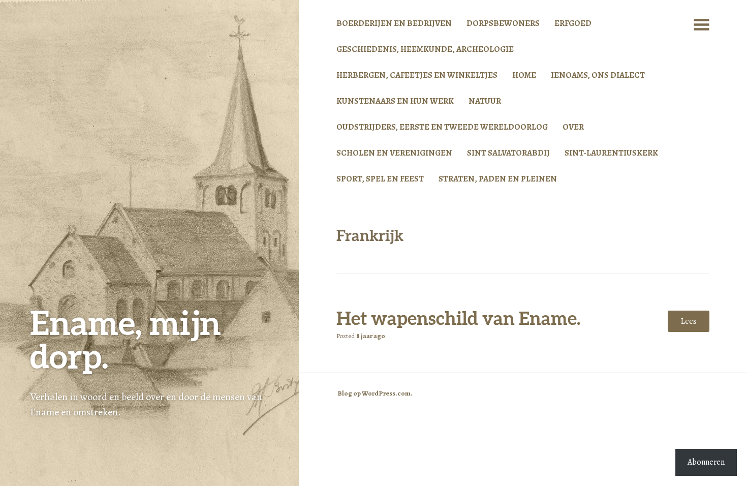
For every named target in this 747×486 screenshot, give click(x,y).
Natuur (485, 101)
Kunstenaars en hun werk (395, 101)
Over (573, 127)
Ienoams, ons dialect (598, 75)
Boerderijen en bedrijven (394, 23)
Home (524, 75)
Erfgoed (573, 23)
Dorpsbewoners (503, 23)
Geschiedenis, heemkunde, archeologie (425, 49)
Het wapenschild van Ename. (458, 318)
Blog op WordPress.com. (375, 393)
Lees (688, 321)
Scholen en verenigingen (394, 153)
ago (370, 336)
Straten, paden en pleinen (498, 179)
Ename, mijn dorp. (125, 339)
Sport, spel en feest (380, 179)
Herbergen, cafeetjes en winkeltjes (416, 75)
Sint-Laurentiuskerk (611, 153)
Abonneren (706, 462)
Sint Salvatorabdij (508, 153)
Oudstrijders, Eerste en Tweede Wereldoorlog (442, 127)
